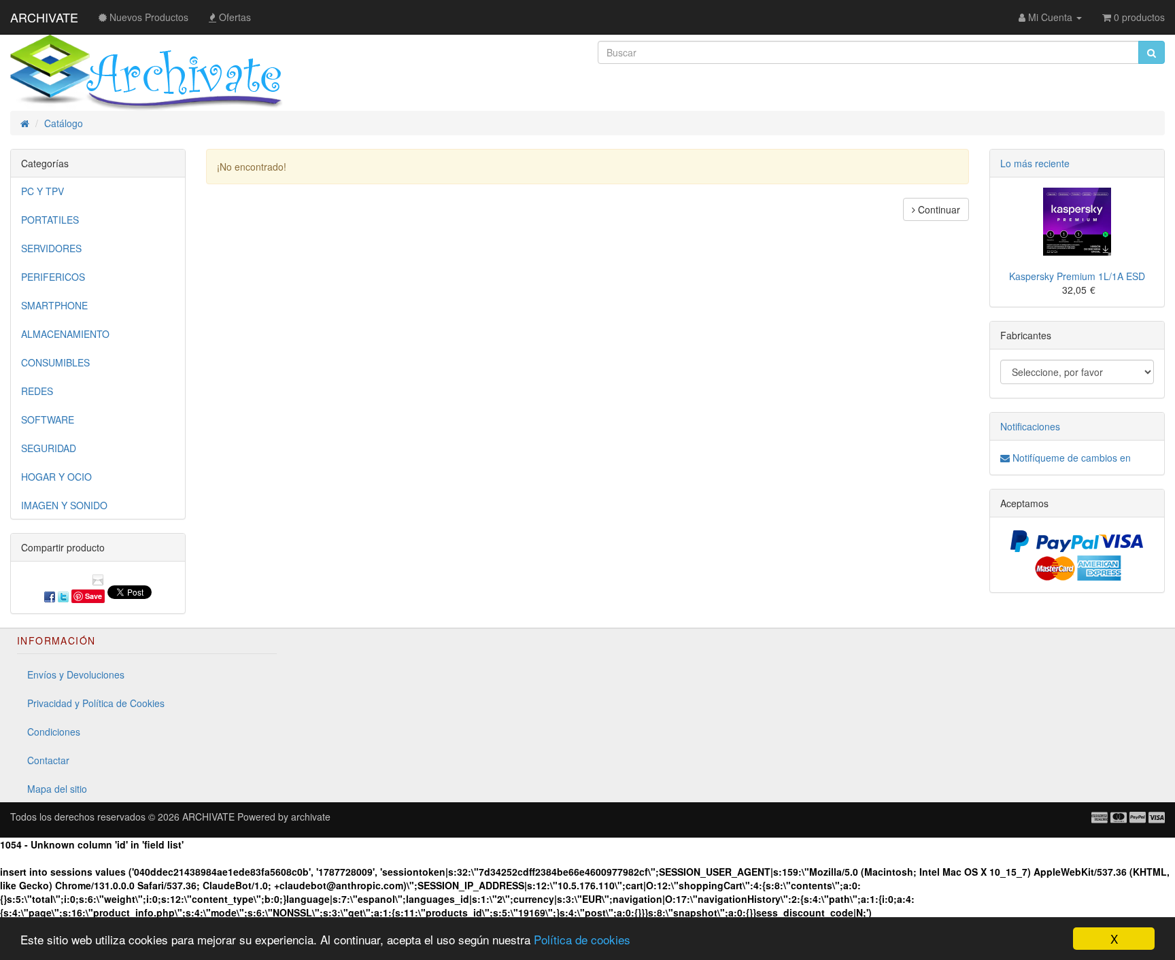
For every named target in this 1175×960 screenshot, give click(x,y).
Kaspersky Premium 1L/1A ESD (1077, 276)
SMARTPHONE (54, 305)
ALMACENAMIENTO (65, 334)
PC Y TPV (42, 191)
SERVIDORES (51, 248)
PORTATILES (50, 219)
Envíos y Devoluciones (75, 674)
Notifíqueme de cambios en (1070, 457)
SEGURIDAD (48, 448)
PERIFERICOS (53, 277)
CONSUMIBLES (55, 362)
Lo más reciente (1035, 163)
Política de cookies (582, 939)
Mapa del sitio (57, 788)
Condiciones (53, 731)
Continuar (937, 209)
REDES (37, 391)
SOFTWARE (47, 419)
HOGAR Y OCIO (56, 476)
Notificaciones (1030, 426)
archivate (310, 816)
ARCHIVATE (44, 17)
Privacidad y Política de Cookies (96, 703)
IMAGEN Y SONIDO (64, 505)
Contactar (48, 760)
